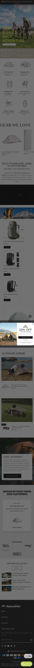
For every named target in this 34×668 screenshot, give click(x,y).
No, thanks (25, 339)
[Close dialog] (33, 324)
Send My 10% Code (25, 337)
